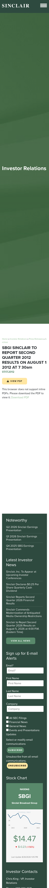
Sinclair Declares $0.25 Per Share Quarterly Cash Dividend (22, 588)
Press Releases (36, 338)
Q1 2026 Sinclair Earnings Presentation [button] (21, 538)
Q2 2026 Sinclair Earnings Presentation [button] (22, 528)
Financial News (18, 722)
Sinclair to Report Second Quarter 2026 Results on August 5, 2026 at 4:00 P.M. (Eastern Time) (22, 627)
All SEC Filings (18, 718)
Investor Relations (18, 338)
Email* (10, 665)
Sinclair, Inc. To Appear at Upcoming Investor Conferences (21, 575)
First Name (12, 678)
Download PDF (20, 397)
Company (12, 704)
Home (5, 338)
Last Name (12, 691)
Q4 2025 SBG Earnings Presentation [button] (20, 547)
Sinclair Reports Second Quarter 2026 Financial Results (20, 600)
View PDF (16, 381)
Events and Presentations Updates (22, 732)
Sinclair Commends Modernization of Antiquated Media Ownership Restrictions (24, 613)
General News (17, 726)
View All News (20, 640)
